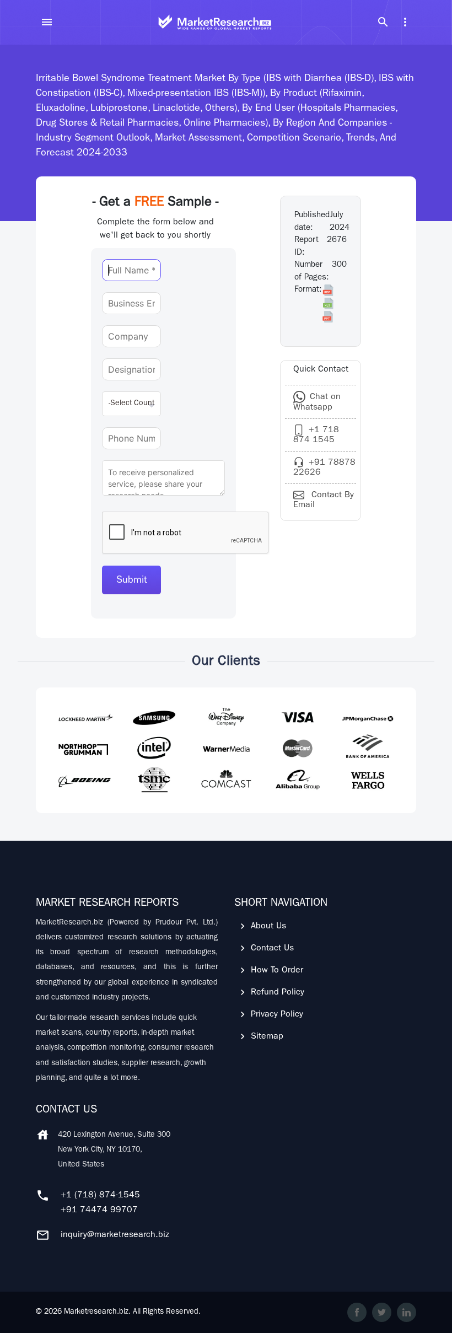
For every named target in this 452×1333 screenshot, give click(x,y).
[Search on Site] (383, 22)
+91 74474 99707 (99, 1210)
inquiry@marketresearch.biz (115, 1235)
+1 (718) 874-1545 (100, 1195)
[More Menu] (405, 22)
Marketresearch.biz (96, 1312)
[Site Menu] (47, 22)
